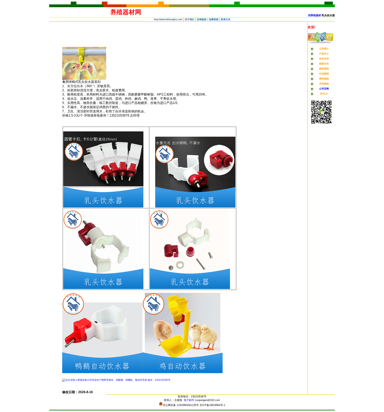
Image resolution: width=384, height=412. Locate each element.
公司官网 (324, 88)
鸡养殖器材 (314, 15)
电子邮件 (189, 400)
